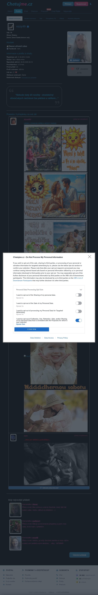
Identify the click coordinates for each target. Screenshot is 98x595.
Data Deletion (35, 338)
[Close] (90, 257)
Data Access (49, 338)
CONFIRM (31, 329)
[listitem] (49, 289)
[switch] (79, 295)
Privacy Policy (62, 338)
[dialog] (49, 297)
